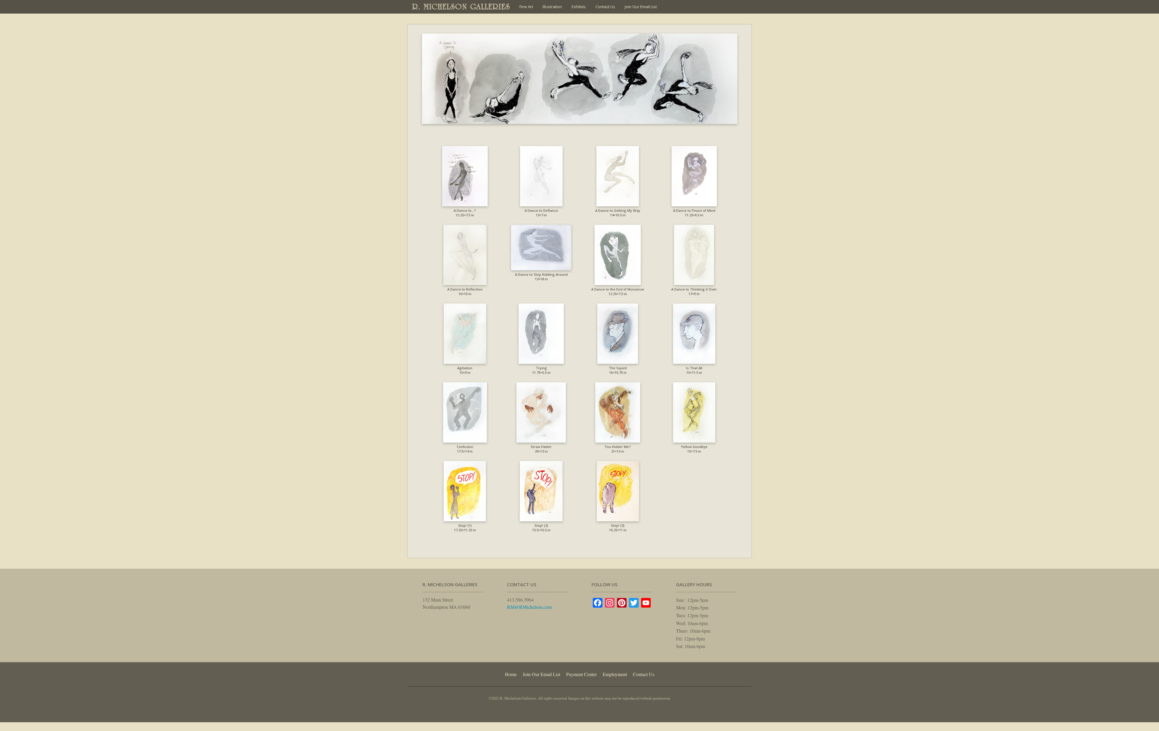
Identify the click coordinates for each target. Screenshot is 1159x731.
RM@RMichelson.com (529, 607)
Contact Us (605, 6)
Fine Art (526, 6)
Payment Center (581, 674)
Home (511, 674)
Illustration (552, 6)
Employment (615, 674)
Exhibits (579, 6)
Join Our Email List (641, 6)
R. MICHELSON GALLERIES (461, 7)
